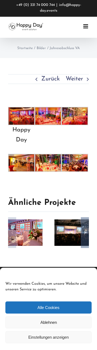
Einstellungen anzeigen (48, 337)
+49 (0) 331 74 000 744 (35, 5)
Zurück (50, 79)
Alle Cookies (48, 307)
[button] (12, 232)
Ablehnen (48, 322)
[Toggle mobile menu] (86, 26)
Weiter (74, 79)
